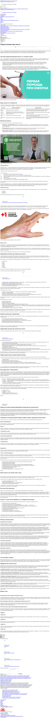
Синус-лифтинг (27, 29)
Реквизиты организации (11, 715)
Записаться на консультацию (12, 0)
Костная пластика (21, 29)
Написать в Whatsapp (12, 12)
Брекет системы (3, 27)
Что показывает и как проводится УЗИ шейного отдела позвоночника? (14, 694)
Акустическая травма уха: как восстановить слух (12, 659)
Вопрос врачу (2, 8)
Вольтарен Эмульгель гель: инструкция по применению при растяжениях (14, 202)
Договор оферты (3, 717)
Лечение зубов (2, 24)
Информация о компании (4, 16)
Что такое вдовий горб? (6, 696)
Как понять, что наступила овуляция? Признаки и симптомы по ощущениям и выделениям (15, 685)
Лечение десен (9, 29)
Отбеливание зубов (11, 31)
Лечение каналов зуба (10, 25)
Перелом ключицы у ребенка (9, 652)
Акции (1, 21)
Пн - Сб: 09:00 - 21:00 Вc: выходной (22, 8)
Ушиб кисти (4, 405)
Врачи (1, 17)
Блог (13, 16)
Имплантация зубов (3, 29)
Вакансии (11, 16)
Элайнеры (7, 27)
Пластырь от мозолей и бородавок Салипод (11, 666)
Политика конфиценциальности (17, 716)
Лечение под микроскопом (18, 25)
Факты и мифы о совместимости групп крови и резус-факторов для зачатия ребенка (14, 676)
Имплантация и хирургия (4, 28)
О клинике (2, 15)
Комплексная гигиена (4, 31)
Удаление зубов (15, 29)
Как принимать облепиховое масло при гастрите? (10, 692)
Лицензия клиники (3, 715)
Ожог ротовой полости (6, 278)
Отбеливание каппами (19, 31)
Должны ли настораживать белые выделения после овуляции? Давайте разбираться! (14, 687)
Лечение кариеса (3, 25)
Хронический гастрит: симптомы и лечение (9, 690)
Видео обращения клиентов (14, 20)
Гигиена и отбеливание (4, 30)
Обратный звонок (3, 35)
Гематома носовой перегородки (7, 338)
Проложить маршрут (3, 712)
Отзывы (1, 19)
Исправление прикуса (4, 26)
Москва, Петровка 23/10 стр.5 (10, 8)
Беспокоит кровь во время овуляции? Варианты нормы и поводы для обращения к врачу (15, 678)
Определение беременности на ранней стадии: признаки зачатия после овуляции (14, 683)
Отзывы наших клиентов (4, 20)
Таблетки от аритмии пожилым (5, 680)
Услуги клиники (3, 14)
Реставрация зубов (26, 25)
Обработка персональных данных (6, 716)
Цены (1, 18)
